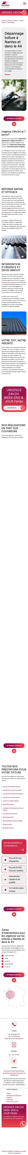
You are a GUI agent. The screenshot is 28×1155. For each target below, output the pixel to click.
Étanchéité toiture (8, 804)
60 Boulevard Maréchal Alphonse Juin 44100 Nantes (14, 1074)
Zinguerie (9, 1097)
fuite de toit (7, 212)
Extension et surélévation (14, 1095)
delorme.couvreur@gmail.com (14, 1038)
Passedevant (17, 1153)
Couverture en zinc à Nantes (11, 797)
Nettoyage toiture (8, 817)
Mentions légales (7, 1151)
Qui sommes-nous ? (12, 1101)
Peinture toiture (7, 824)
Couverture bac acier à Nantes (12, 790)
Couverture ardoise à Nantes (11, 786)
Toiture (8, 1093)
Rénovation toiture (8, 828)
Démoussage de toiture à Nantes (13, 821)
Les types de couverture (10, 813)
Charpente (9, 1099)
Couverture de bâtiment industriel (13, 794)
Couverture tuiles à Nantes (11, 801)
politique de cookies (20, 1151)
